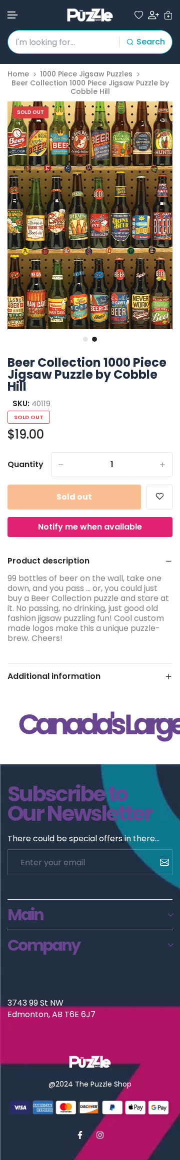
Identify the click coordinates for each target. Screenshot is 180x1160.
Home (18, 74)
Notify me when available (90, 527)
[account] (153, 14)
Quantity (26, 465)
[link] (152, 121)
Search (150, 41)
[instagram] (100, 1135)
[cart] (168, 15)
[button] (13, 15)
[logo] (90, 15)
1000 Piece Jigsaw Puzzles (86, 74)
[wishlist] (138, 15)
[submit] (160, 862)
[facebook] (80, 1135)
